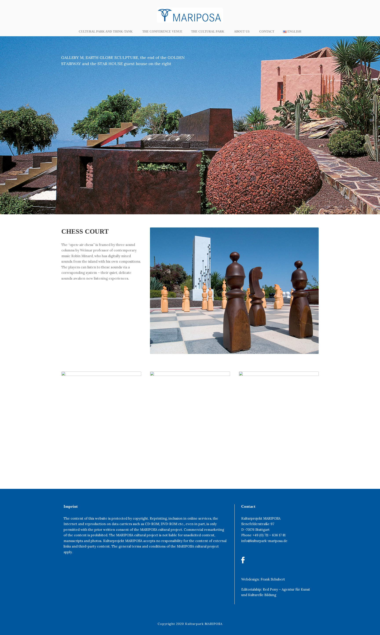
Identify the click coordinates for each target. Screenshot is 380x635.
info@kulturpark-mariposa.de (264, 541)
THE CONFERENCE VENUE (162, 31)
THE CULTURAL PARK (208, 31)
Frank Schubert (273, 579)
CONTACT (266, 31)
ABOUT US (242, 31)
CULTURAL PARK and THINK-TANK (106, 31)
